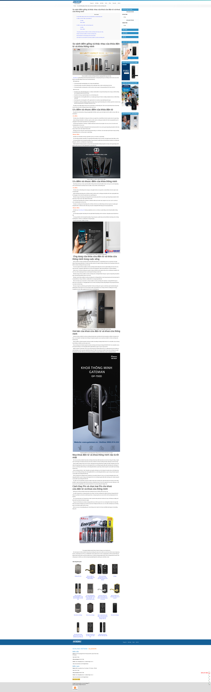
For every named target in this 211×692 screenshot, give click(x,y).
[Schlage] (115, 574)
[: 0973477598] (124, 17)
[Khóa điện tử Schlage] (78, 613)
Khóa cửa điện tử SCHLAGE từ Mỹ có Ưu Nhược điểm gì (90, 577)
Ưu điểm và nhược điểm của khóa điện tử (84, 18)
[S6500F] (130, 72)
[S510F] (130, 97)
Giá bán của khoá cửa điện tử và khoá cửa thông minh (86, 33)
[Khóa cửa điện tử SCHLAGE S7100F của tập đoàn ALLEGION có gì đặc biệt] (78, 593)
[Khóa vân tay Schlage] (90, 613)
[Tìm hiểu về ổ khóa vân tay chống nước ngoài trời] (90, 632)
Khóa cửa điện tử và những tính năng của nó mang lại (114, 596)
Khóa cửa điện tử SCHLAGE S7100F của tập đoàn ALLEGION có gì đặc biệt (78, 597)
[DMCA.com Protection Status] (76, 679)
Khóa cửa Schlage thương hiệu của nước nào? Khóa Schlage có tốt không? (102, 578)
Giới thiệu (124, 29)
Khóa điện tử (75, 77)
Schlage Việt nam (78, 576)
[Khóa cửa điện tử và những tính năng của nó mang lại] (115, 593)
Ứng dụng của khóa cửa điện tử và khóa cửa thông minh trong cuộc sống (90, 31)
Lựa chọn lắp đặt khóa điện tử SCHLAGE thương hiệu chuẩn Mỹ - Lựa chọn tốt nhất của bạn (90, 597)
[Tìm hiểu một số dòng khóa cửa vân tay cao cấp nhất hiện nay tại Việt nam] (78, 632)
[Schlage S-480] (130, 51)
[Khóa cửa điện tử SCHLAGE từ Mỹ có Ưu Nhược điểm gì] (90, 574)
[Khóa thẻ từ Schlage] (115, 613)
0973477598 (124, 14)
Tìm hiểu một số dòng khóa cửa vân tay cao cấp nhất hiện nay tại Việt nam (78, 635)
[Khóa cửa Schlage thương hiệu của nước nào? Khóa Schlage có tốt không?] (102, 574)
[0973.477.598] (209, 673)
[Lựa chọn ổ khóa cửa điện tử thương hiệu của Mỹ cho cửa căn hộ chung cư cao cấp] (102, 593)
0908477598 (124, 22)
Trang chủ (124, 642)
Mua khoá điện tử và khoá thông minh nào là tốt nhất (86, 35)
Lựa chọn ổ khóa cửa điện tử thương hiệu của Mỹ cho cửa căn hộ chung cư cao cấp (102, 597)
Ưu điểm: (82, 20)
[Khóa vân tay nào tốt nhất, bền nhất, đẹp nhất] (102, 632)
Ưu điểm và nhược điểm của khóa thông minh (85, 25)
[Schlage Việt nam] (77, 3)
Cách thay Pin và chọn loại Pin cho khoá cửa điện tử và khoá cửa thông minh (90, 37)
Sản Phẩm (124, 33)
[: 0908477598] (124, 26)
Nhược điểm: (82, 22)
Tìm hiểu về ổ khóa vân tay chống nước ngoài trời (90, 635)
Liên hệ (137, 642)
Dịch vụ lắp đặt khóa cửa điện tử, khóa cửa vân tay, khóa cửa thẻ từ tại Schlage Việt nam (102, 617)
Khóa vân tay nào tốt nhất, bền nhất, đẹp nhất (102, 635)
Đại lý (134, 642)
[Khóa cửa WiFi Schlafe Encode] (130, 122)
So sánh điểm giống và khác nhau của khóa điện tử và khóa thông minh (89, 16)
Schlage (114, 576)
